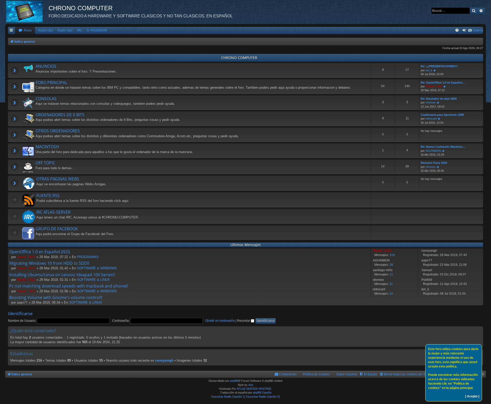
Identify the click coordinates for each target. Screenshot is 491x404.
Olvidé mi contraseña (220, 320)
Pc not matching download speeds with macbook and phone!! (68, 286)
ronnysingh (164, 360)
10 (391, 293)
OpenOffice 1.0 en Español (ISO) (39, 252)
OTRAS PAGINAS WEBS (57, 179)
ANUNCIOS (46, 66)
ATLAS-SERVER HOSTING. (254, 388)
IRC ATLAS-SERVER (53, 212)
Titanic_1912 (434, 86)
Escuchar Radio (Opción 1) (228, 396)
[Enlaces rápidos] (11, 30)
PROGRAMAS (88, 257)
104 (392, 255)
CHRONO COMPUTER (239, 57)
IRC (79, 30)
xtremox (431, 102)
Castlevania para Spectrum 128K (442, 114)
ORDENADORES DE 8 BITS (60, 115)
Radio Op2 (65, 30)
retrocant (431, 118)
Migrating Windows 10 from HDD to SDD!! (49, 263)
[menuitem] (25, 30)
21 (391, 274)
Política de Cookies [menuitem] (316, 374)
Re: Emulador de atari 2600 (439, 98)
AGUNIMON (433, 150)
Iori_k (429, 70)
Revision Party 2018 (434, 162)
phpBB (234, 380)
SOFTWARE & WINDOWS (97, 268)
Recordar (244, 320)
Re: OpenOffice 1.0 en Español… (443, 82)
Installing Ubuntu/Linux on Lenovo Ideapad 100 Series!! (62, 275)
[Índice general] (27, 11)
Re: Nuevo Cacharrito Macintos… (443, 146)
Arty (250, 384)
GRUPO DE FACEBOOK (57, 229)
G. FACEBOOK (97, 30)
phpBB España (262, 392)
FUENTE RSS (48, 195)
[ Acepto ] (472, 396)
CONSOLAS (46, 98)
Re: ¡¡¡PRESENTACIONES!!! (439, 66)
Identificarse (20, 313)
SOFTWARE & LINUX (93, 280)
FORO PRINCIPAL (51, 82)
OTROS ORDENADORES (58, 131)
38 (391, 265)
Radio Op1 (45, 30)
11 (391, 284)
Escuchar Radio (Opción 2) (263, 396)
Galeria (478, 30)
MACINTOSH (47, 146)
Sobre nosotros (347, 374)
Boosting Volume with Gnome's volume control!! (55, 297)
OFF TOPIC (45, 163)
